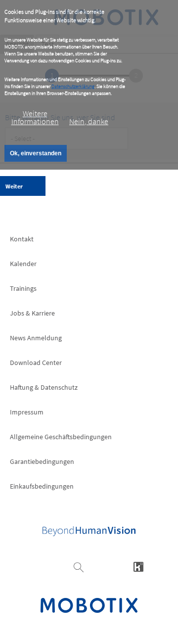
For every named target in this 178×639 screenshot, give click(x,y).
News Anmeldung (36, 337)
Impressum (27, 412)
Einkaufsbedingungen (42, 486)
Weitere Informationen (35, 117)
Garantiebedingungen (42, 461)
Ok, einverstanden (35, 153)
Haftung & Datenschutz (44, 387)
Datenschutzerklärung (72, 86)
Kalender (23, 263)
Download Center (36, 362)
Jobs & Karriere (32, 313)
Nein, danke (88, 121)
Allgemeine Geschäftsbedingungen (61, 436)
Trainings (23, 288)
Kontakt (22, 238)
